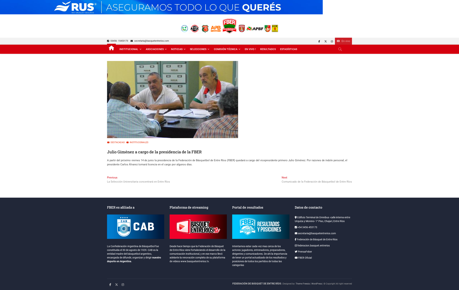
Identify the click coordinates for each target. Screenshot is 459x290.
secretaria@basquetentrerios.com (151, 40)
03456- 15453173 (119, 40)
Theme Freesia (303, 283)
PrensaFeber (304, 251)
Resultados (268, 49)
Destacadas (118, 142)
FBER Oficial (305, 257)
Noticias (177, 49)
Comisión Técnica (225, 49)
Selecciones (198, 49)
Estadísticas (288, 49)
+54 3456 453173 (307, 227)
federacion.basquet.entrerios (313, 245)
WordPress (316, 283)
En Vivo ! (250, 49)
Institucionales (139, 142)
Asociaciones (155, 49)
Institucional (128, 49)
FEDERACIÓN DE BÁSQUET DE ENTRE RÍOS (256, 283)
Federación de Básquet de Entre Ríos (316, 239)
